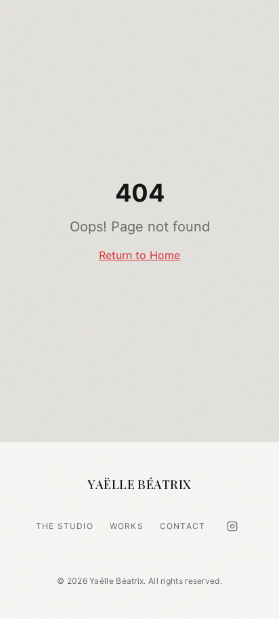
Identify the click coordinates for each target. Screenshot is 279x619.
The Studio (64, 526)
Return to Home (139, 255)
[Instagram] (232, 526)
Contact (182, 526)
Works (127, 526)
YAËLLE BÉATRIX (139, 484)
